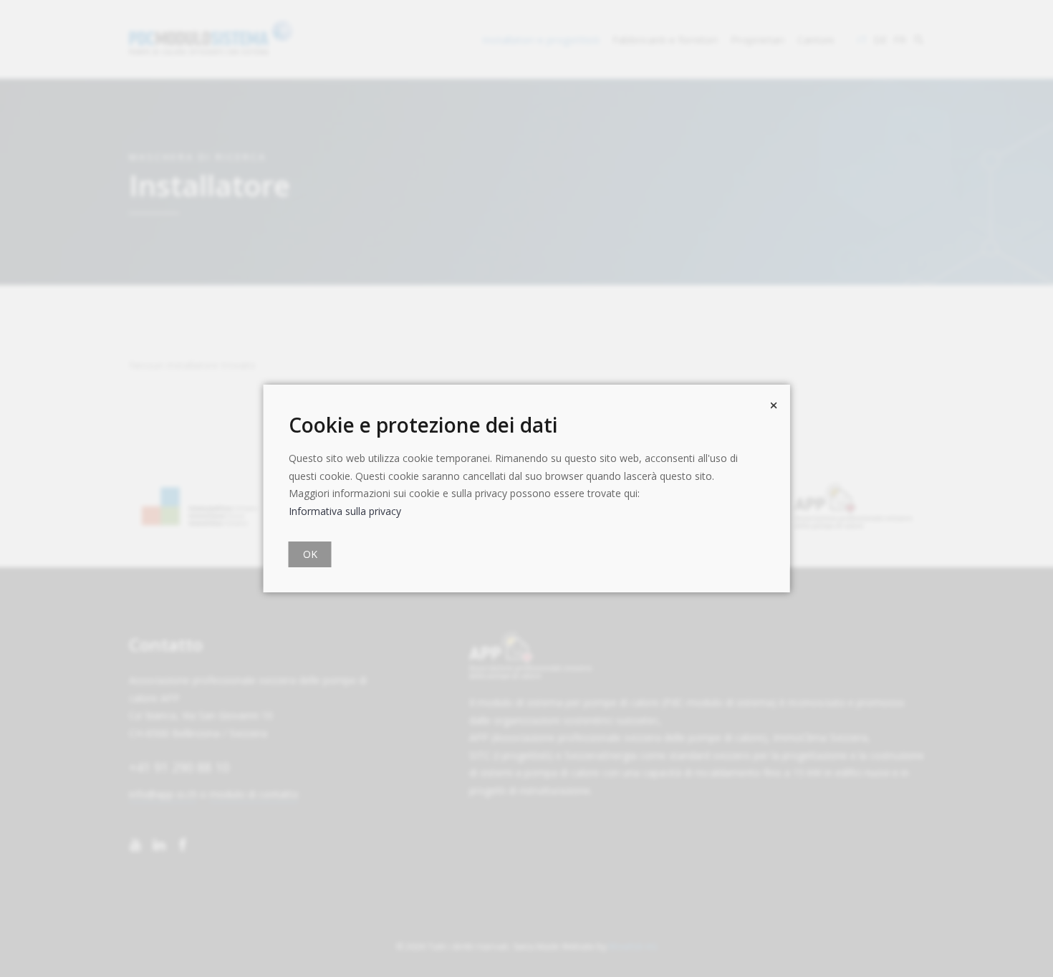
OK (310, 554)
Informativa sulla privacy (345, 511)
